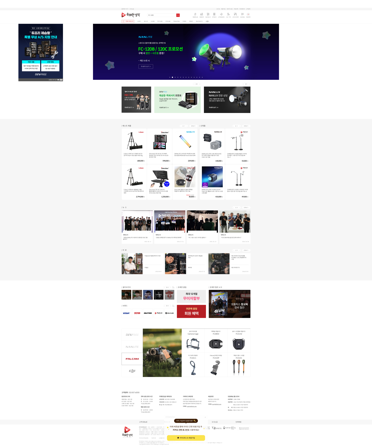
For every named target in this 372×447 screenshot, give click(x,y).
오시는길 (132, 9)
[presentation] (194, 84)
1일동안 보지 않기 (53, 79)
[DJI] (207, 21)
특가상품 (159, 21)
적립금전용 (176, 21)
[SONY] (199, 21)
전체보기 (193, 126)
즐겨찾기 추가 (125, 9)
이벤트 (184, 21)
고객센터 (248, 9)
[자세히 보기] (186, 51)
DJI (132, 371)
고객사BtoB (143, 422)
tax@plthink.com (216, 404)
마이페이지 (242, 9)
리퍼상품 (167, 21)
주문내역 (236, 9)
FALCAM (132, 359)
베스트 (146, 21)
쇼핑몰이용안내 (163, 438)
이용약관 (153, 438)
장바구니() (229, 9)
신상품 (153, 21)
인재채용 (238, 422)
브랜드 (139, 21)
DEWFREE (132, 335)
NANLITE (132, 347)
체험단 (191, 21)
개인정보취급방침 (143, 438)
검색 (178, 15)
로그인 (218, 9)
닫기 (61, 80)
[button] (169, 77)
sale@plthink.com (192, 406)
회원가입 (223, 9)
